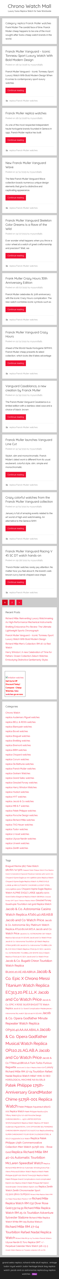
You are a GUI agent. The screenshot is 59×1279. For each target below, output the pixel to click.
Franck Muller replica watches (25, 113)
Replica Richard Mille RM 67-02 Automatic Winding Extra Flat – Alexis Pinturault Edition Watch (27, 1168)
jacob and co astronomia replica (27, 1270)
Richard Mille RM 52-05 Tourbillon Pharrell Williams (33, 1238)
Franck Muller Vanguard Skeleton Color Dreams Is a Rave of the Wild (28, 225)
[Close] (24, 673)
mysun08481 (37, 65)
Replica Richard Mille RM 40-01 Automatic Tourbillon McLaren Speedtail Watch (26, 1157)
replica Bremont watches (18, 745)
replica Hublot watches (17, 792)
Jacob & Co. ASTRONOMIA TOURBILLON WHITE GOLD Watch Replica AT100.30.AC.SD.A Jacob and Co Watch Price (28, 953)
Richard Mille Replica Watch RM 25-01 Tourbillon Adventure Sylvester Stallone (29, 1212)
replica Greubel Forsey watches (21, 782)
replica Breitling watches (17, 740)
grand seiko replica (12, 1262)
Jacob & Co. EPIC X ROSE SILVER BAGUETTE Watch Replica (28, 1004)
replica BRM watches (16, 750)
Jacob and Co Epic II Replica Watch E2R (31, 1067)
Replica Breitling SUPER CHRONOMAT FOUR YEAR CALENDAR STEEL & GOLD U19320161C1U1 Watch (29, 1135)
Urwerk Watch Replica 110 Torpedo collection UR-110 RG (25, 1250)
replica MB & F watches (17, 806)
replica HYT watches (15, 796)
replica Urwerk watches (17, 843)
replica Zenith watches (16, 848)
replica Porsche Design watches (21, 815)
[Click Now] (15, 678)
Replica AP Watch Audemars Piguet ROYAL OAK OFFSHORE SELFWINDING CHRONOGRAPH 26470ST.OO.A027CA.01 (29, 1127)
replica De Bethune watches (19, 764)
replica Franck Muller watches (23, 101)
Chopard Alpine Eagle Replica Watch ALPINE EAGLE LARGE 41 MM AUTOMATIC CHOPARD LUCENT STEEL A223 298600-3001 (27, 885)
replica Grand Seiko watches (19, 778)
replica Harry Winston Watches (21, 787)
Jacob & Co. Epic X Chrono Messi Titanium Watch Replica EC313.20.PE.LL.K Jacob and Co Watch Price (28, 985)
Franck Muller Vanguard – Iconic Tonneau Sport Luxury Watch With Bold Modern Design (29, 56)
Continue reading (16, 90)
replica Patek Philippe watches (20, 810)
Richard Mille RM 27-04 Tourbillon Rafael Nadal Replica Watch (28, 1232)
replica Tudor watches (16, 829)
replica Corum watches (17, 759)
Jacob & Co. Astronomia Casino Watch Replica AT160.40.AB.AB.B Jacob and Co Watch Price (29, 914)
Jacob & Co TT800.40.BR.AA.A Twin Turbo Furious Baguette (28, 1063)
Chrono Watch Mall (29, 6)
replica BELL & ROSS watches (20, 722)
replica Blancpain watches (18, 726)
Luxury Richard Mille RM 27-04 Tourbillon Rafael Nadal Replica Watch (29, 1071)
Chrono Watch (12, 712)
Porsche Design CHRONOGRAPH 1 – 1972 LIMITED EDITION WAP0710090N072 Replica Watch (23, 1119)
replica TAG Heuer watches (19, 824)
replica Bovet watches (16, 731)
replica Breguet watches (17, 736)
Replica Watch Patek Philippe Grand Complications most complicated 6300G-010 (28, 1179)
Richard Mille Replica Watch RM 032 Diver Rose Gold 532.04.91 (26, 1203)
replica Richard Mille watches (20, 820)
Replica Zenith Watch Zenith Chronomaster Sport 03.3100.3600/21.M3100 (29, 1190)
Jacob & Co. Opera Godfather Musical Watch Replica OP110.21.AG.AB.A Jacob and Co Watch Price (27, 1043)
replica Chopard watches (18, 754)
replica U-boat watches (17, 834)
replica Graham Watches (17, 773)
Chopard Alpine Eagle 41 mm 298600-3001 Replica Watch (29, 878)
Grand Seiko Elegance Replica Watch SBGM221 (25, 897)
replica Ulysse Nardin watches (20, 838)
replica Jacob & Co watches (19, 801)
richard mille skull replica (35, 1262)
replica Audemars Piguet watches (22, 717)
